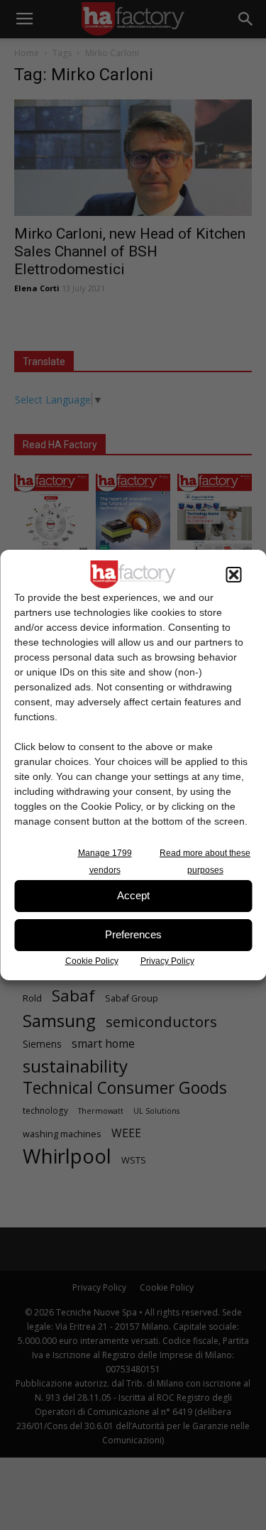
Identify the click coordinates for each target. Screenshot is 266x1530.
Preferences (133, 934)
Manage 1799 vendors (105, 861)
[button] (233, 575)
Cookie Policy (91, 961)
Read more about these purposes (205, 861)
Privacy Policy (167, 961)
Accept (133, 895)
